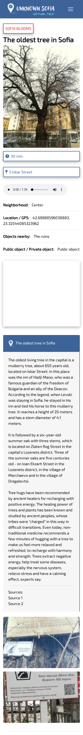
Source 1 (15, 597)
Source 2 (15, 603)
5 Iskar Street (20, 172)
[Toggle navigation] (70, 9)
